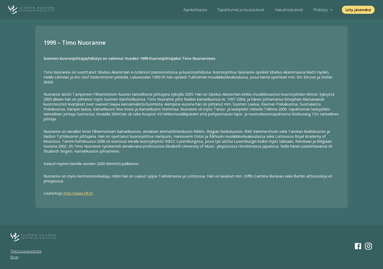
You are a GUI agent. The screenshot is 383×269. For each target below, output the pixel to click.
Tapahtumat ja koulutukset (241, 10)
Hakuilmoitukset (289, 10)
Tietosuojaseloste (26, 251)
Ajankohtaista (195, 10)
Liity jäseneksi (358, 9)
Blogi (14, 257)
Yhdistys (320, 10)
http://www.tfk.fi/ (78, 193)
